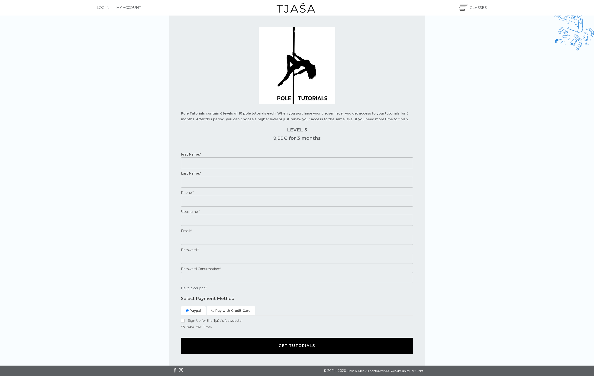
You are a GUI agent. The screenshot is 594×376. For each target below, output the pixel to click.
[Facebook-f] (175, 370)
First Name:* (191, 154)
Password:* (190, 250)
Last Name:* (191, 173)
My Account (128, 7)
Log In (103, 7)
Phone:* (187, 193)
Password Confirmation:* (201, 269)
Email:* (186, 231)
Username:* (190, 212)
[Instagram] (181, 370)
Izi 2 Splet (417, 371)
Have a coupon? (194, 288)
